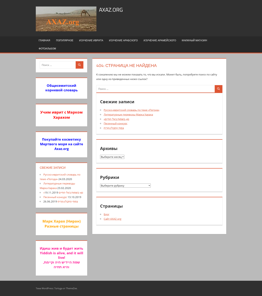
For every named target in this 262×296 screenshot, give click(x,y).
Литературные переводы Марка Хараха (128, 114)
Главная (44, 40)
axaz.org (111, 9)
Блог (106, 214)
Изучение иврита (91, 40)
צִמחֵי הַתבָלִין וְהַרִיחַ (114, 128)
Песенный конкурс (115, 123)
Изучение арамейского (160, 40)
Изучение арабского (123, 40)
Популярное (64, 40)
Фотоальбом (47, 48)
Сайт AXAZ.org (112, 219)
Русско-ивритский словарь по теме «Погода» (131, 110)
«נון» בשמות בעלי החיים (116, 119)
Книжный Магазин (194, 40)
